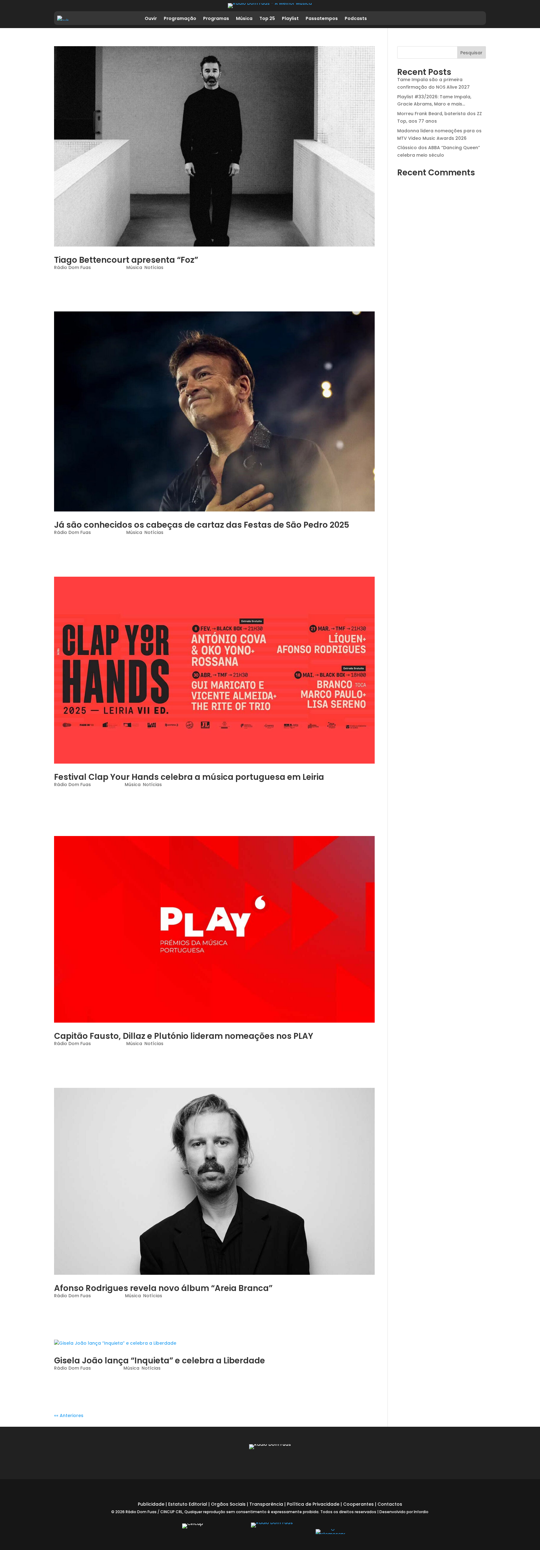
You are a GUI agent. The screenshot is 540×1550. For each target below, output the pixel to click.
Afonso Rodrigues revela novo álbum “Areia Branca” (163, 1288)
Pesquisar (471, 53)
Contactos (390, 1504)
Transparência (266, 1504)
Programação (180, 19)
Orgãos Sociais (228, 1504)
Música (244, 19)
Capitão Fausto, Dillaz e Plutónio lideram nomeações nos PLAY (183, 1036)
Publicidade (151, 1504)
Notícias (153, 267)
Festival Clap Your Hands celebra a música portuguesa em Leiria (189, 777)
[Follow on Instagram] (452, 18)
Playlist (290, 19)
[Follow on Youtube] (478, 18)
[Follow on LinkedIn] (465, 18)
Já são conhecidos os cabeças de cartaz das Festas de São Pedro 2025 (201, 525)
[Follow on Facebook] (438, 18)
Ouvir (151, 19)
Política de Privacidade (313, 1504)
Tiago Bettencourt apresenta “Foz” (126, 260)
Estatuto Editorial (187, 1504)
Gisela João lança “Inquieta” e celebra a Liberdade (159, 1360)
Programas (216, 19)
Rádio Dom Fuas (72, 267)
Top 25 (267, 19)
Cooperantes (358, 1504)
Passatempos (322, 19)
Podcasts (356, 19)
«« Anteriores (68, 1415)
